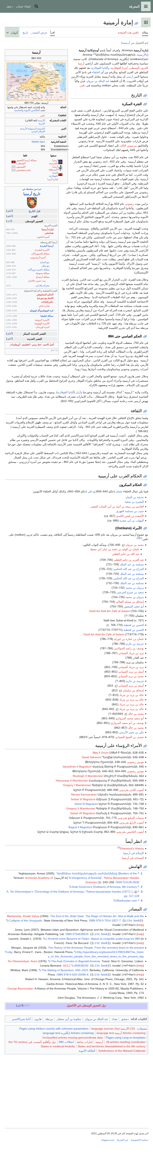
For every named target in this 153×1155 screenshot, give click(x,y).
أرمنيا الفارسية (53, 162)
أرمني (129, 76)
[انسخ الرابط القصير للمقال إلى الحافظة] (136, 23)
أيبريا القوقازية (119, 67)
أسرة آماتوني (43, 237)
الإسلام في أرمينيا (133, 853)
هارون (37, 1019)
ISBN (92, 920)
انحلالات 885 (66, 1042)
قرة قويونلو (47, 310)
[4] (119, 847)
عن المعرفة (122, 1139)
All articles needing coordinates (125, 1042)
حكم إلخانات (47, 302)
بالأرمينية (142, 54)
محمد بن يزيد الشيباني (131, 676)
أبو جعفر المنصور (134, 606)
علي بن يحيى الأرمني (131, 732)
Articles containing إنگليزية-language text (68, 1033)
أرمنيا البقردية (46, 245)
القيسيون (21, 166)
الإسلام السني (38, 131)
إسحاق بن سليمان (133, 690)
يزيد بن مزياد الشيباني (131, 653)
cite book (133, 920)
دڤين (42, 115)
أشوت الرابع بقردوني (131, 822)
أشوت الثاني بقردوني (131, 789)
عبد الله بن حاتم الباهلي (125, 554)
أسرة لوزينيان (42, 327)
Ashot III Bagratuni (86, 803)
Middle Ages (38, 141)
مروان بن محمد (135, 587)
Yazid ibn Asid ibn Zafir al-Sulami (109, 611)
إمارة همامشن (23, 170)
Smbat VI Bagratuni (83, 799)
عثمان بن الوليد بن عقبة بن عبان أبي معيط (114, 549)
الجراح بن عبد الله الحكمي (128, 569)
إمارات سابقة (84, 1042)
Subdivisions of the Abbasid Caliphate (121, 1050)
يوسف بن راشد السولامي (129, 648)
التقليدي (26, 344)
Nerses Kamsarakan (84, 794)
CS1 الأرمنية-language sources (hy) (113, 1028)
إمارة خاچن (43, 306)
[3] (138, 538)
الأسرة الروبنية (42, 319)
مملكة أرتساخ (42, 277)
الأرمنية (41, 120)
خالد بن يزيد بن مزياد (131, 695)
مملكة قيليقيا (46, 315)
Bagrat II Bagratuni (80, 827)
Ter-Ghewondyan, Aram (22, 961)
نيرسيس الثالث (128, 145)
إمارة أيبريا (52, 179)
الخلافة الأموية (87, 1050)
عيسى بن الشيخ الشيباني (129, 737)
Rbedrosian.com (126, 900)
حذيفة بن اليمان (135, 497)
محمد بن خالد (136, 713)
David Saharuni (91, 757)
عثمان (119, 491)
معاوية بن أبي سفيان (69, 1019)
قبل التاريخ (34, 211)
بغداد (114, 1019)
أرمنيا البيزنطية (53, 168)
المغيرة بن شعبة (134, 501)
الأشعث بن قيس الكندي (130, 515)
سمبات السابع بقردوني (131, 817)
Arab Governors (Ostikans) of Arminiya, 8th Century (104, 886)
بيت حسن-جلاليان (37, 280)
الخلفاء (96, 72)
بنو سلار (45, 265)
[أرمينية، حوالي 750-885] (36, 81)
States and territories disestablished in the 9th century (111, 1046)
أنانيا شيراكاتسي (21, 1019)
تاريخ (31, 194)
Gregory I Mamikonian (77, 785)
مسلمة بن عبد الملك (132, 564)
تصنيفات (142, 1028)
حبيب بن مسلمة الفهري (130, 511)
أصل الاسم (48, 344)
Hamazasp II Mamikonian (72, 780)
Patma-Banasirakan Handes (121, 877)
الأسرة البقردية (42, 249)
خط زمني (36, 344)
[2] (140, 538)
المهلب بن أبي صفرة (132, 520)
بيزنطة (49, 1019)
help (140, 924)
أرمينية (126, 42)
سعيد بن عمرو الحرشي (130, 592)
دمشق (125, 1019)
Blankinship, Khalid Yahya (23, 916)
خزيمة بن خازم (135, 643)
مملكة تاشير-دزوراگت (38, 269)
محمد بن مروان (135, 544)
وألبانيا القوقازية (100, 67)
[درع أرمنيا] (32, 202)
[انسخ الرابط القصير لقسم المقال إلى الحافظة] (145, 95)
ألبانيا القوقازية (53, 174)
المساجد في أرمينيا (133, 857)
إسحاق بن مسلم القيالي (130, 601)
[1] (94, 53)
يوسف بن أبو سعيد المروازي (127, 722)
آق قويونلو (35, 310)
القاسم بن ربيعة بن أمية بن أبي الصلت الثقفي (117, 506)
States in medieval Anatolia (58, 1046)
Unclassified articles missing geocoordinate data (72, 1037)
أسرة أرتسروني (38, 257)
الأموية (27, 110)
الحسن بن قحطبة (134, 625)
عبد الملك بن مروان (97, 81)
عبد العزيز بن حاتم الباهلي (129, 559)
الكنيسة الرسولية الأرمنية (32, 128)
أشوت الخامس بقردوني (130, 831)
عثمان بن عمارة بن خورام (129, 639)
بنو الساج (44, 262)
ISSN (119, 882)
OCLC (67, 965)
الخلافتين (35, 110)
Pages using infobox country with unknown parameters (53, 1028)
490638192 (81, 965)
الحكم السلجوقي (44, 294)
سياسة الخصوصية (139, 1139)
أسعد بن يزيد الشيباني (131, 671)
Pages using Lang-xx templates (125, 1037)
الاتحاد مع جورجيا (45, 298)
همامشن (49, 233)
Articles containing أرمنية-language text (121, 1033)
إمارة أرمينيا (47, 229)
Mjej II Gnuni (101, 752)
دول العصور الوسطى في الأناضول (86, 1005)
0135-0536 (132, 882)
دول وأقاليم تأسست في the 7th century (32, 1042)
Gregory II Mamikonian (80, 808)
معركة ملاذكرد (42, 285)
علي (90, 491)
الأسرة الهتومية (41, 323)
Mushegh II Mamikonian (88, 776)
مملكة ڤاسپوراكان (40, 253)
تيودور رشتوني (135, 762)
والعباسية (19, 110)
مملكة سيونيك (42, 273)
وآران (79, 392)
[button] (146, 6)
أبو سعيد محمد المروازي (130, 718)
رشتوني (129, 203)
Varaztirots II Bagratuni (77, 766)
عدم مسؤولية (107, 1139)
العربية (41, 123)
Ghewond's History (132, 848)
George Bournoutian (20, 988)
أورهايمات (15, 344)
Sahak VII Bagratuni (82, 813)
